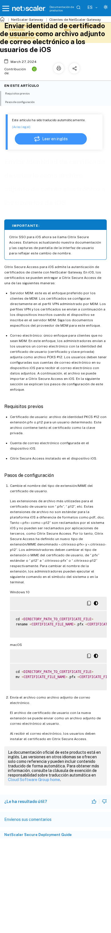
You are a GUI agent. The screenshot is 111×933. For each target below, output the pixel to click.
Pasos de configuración (20, 102)
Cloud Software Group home (34, 779)
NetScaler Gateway (27, 20)
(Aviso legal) (21, 127)
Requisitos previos (17, 93)
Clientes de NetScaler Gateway (75, 20)
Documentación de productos (62, 8)
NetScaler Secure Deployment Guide (38, 835)
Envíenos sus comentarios (28, 819)
